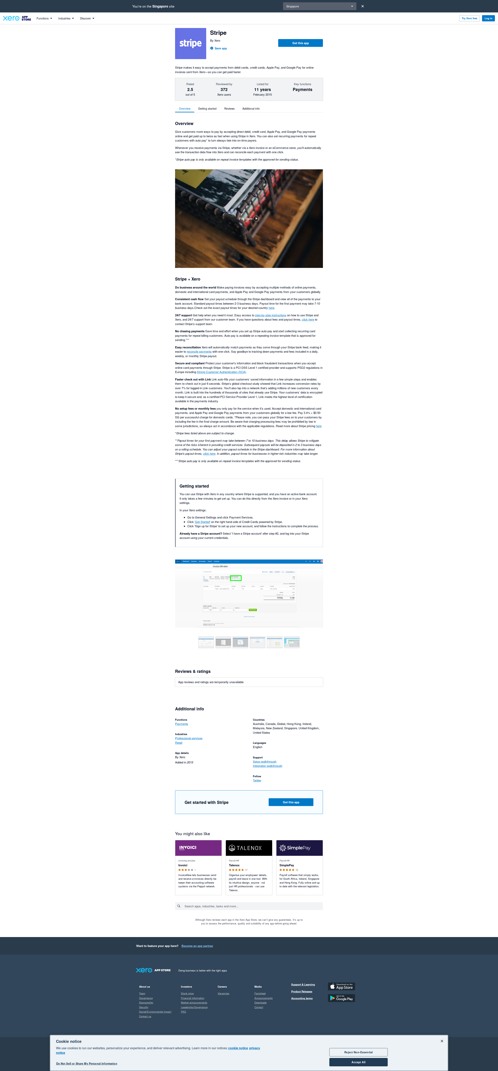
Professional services (189, 738)
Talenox (234, 865)
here (271, 308)
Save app (221, 48)
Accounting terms (302, 998)
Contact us (145, 1016)
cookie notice (238, 1048)
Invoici (182, 865)
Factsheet (260, 993)
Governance (146, 998)
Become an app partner (197, 946)
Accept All (358, 1062)
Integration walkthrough (267, 766)
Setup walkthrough (264, 761)
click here (308, 319)
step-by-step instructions (270, 315)
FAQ (183, 1011)
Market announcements (194, 1002)
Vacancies (223, 993)
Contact (258, 1007)
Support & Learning (303, 984)
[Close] (362, 6)
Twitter (257, 780)
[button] (249, 218)
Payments (181, 724)
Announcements (263, 998)
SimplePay (287, 865)
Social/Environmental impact (155, 1011)
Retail (178, 743)
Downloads (260, 1002)
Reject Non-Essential (358, 1052)
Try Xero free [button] (469, 18)
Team (142, 993)
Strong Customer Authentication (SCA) (221, 372)
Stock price (187, 993)
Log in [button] (488, 18)
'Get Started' (202, 522)
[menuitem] (44, 18)
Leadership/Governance (194, 1007)
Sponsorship (146, 1002)
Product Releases (301, 991)
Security (143, 1007)
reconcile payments (199, 351)
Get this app (300, 43)
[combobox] (253, 906)
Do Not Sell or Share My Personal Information (86, 1064)
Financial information (192, 998)
